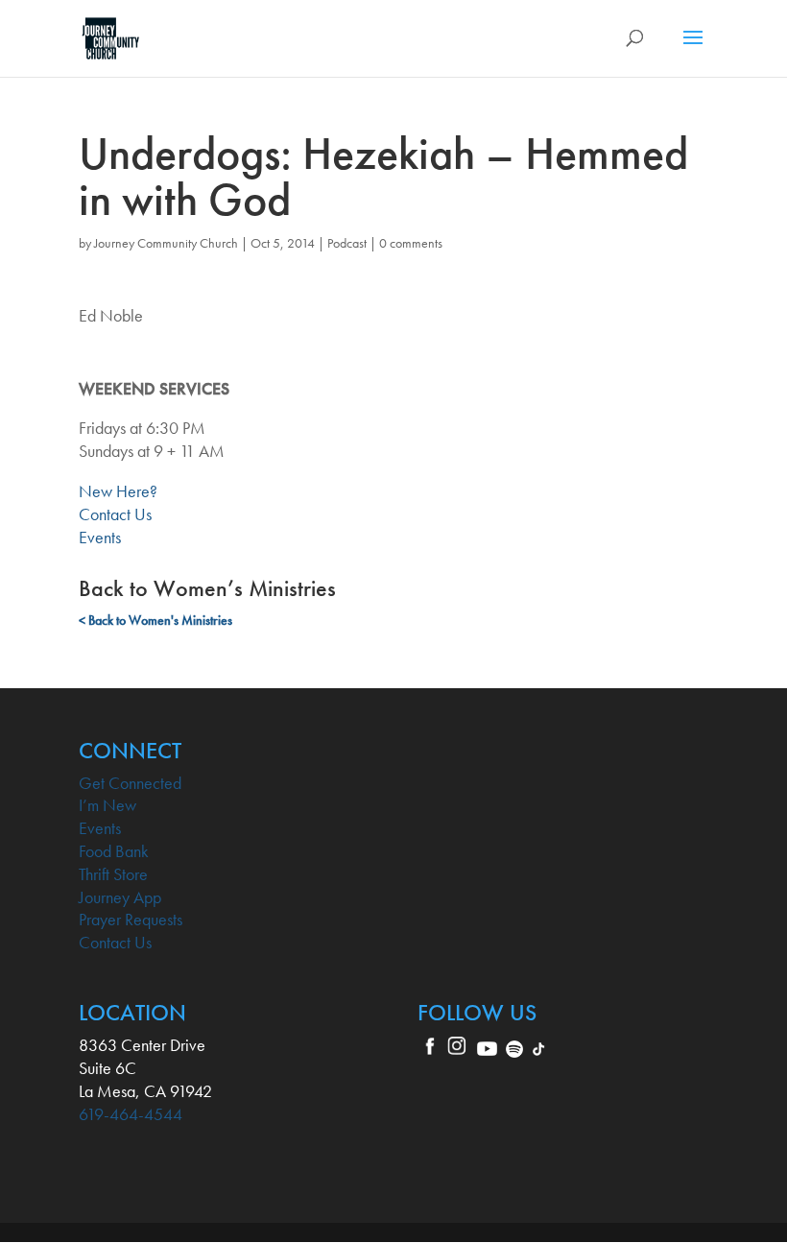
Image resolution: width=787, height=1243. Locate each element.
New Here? (118, 491)
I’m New (107, 805)
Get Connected (130, 783)
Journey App (120, 897)
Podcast (347, 242)
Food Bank (114, 851)
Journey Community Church (166, 242)
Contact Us (115, 514)
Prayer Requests (130, 919)
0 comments (410, 242)
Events (100, 537)
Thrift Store (113, 874)
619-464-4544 (130, 1114)
